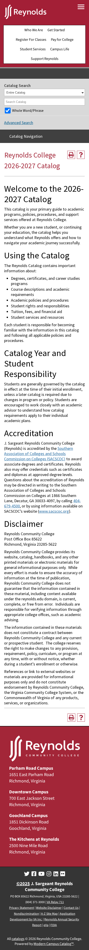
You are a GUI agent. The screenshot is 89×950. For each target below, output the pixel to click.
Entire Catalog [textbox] (15, 92)
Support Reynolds (44, 58)
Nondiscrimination (26, 914)
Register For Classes (31, 39)
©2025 (23, 884)
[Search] (82, 101)
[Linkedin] (56, 873)
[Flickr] (63, 873)
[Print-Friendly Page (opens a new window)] (71, 155)
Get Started (56, 30)
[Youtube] (41, 873)
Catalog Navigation (25, 136)
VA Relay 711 (55, 902)
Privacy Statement (21, 908)
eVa (46, 925)
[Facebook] (34, 873)
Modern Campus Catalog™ (53, 943)
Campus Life (59, 49)
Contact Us (71, 908)
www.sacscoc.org (54, 511)
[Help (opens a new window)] (81, 155)
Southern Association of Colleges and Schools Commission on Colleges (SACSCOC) (38, 453)
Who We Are (33, 30)
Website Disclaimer (49, 908)
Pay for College (62, 39)
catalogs (18, 938)
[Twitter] (26, 873)
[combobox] (44, 92)
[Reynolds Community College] (25, 12)
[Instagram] (49, 873)
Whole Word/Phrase (28, 110)
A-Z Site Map (49, 914)
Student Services (33, 49)
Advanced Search (18, 122)
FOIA (53, 925)
